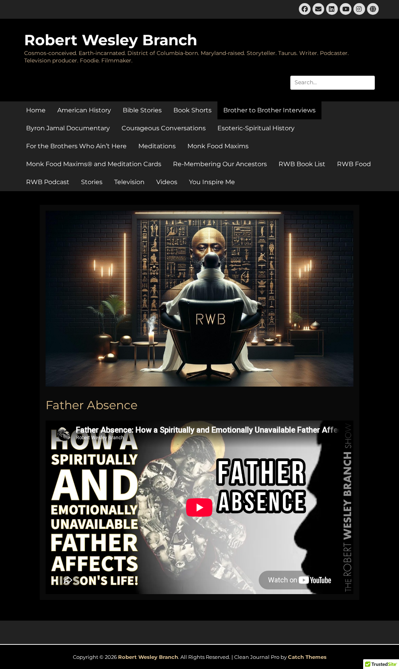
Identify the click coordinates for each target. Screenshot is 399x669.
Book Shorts (192, 110)
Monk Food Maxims (218, 146)
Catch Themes (307, 657)
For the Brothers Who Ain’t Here (76, 146)
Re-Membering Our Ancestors (220, 164)
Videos (166, 182)
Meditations (157, 146)
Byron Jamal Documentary (68, 128)
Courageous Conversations (164, 128)
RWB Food (354, 164)
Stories (91, 182)
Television (129, 182)
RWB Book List (302, 164)
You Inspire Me (212, 182)
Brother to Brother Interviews (269, 110)
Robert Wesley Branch (110, 40)
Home (36, 110)
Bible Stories (142, 110)
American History (84, 110)
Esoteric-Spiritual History (256, 128)
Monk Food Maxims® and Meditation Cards (93, 164)
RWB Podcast (47, 182)
